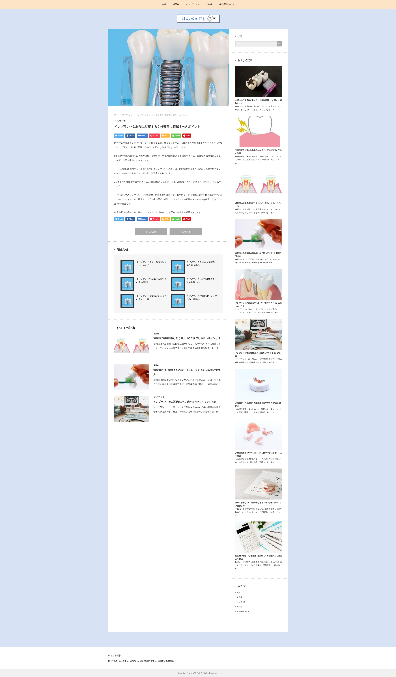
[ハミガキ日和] (198, 28)
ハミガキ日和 (114, 655)
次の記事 (186, 231)
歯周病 (176, 4)
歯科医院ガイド (226, 4)
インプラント (192, 4)
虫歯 (164, 4)
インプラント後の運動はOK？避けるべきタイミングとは (185, 401)
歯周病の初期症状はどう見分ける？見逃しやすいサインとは (186, 338)
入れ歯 (209, 4)
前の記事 (151, 231)
